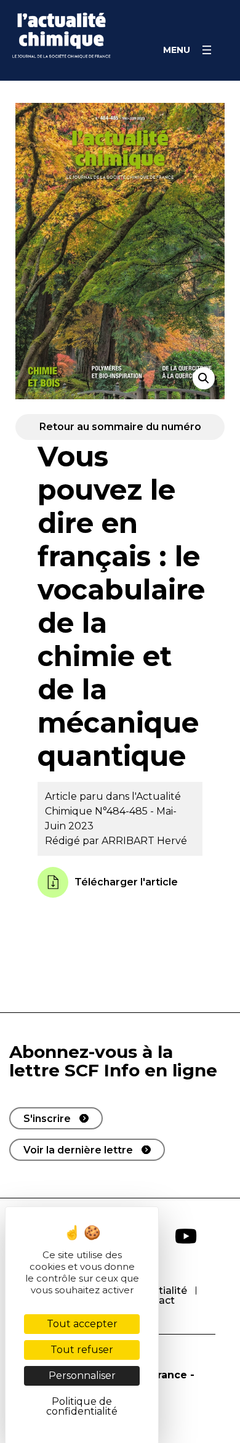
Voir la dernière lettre (78, 1150)
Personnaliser (82, 1375)
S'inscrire (47, 1118)
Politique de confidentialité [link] (82, 1406)
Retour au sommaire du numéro (120, 427)
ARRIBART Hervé (144, 841)
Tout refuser (81, 1350)
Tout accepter (82, 1324)
